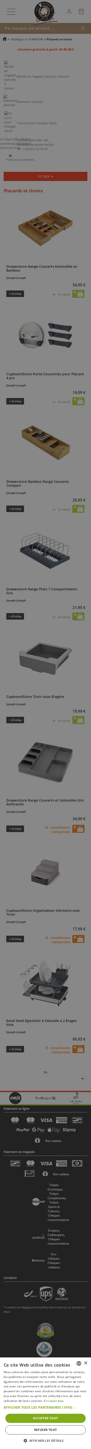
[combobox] (78, 1363)
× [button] (85, 1363)
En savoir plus (54, 1401)
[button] (45, 1407)
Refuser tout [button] (45, 1430)
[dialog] (45, 1403)
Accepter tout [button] (45, 1418)
